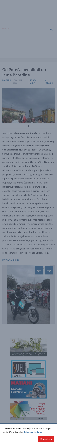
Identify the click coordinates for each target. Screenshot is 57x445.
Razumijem (46, 439)
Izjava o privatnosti (33, 432)
